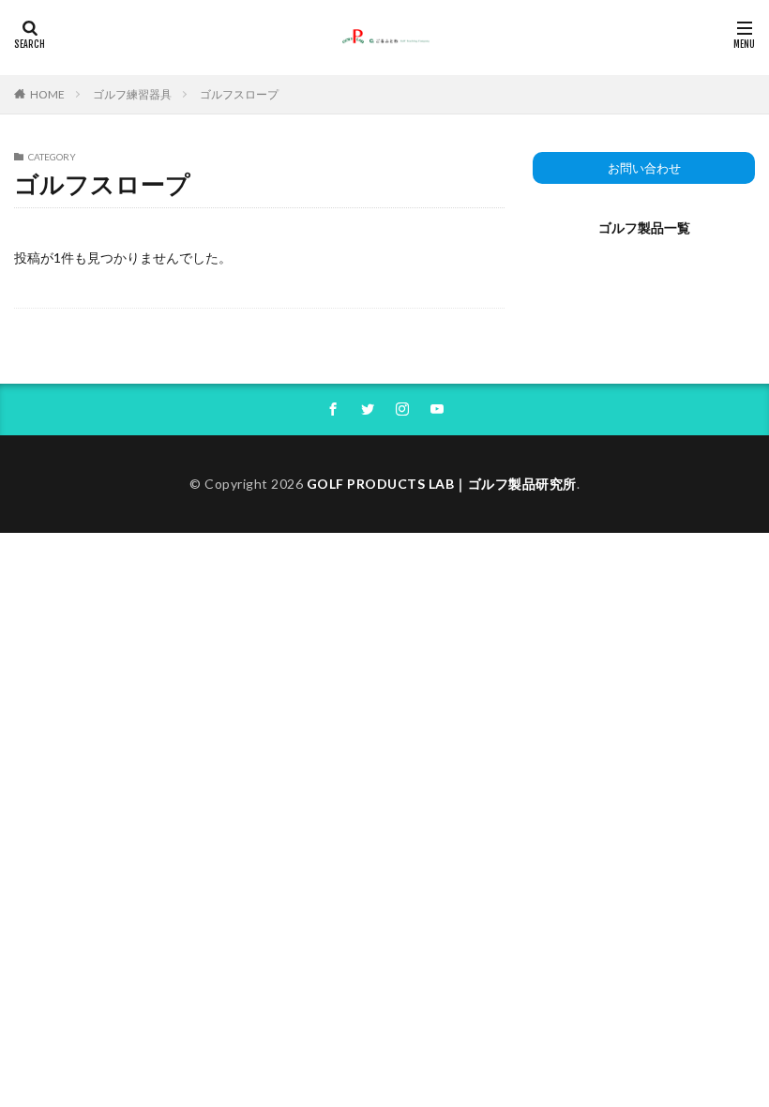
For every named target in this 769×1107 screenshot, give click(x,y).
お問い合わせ (644, 167)
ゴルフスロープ (239, 94)
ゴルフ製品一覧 (644, 227)
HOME (47, 94)
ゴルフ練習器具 (132, 94)
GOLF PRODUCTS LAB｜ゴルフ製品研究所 (442, 484)
